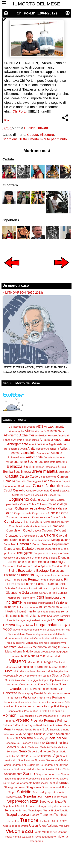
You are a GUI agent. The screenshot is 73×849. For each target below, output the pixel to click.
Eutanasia (26, 575)
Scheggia (10, 742)
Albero (39, 430)
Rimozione (18, 729)
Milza (37, 651)
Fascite (55, 575)
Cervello (19, 490)
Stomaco (62, 783)
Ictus (40, 597)
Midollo (28, 651)
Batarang (61, 461)
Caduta (32, 135)
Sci (18, 742)
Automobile (34, 457)
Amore (52, 435)
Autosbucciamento (55, 457)
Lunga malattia (47, 624)
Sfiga (55, 756)
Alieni (60, 430)
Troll (51, 814)
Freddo (19, 583)
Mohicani (59, 662)
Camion (62, 476)
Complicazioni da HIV (56, 521)
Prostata (37, 720)
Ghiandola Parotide (27, 588)
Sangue (28, 734)
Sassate (39, 734)
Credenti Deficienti (54, 530)
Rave (67, 725)
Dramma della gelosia (44, 557)
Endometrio (9, 566)
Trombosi (60, 814)
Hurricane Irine (26, 597)
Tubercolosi (12, 821)
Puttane (7, 725)
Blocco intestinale (46, 466)
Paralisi (38, 693)
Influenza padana (27, 607)
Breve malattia (44, 471)
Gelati (62, 583)
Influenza (10, 607)
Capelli (66, 481)
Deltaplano (10, 544)
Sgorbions (10, 139)
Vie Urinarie (60, 831)
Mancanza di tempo (37, 642)
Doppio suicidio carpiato (48, 553)
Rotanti (37, 729)
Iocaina (41, 611)
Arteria (61, 444)
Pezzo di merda (32, 706)
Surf (19, 805)
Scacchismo (24, 738)
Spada (65, 774)
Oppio (45, 680)
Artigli (23, 448)
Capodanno (10, 486)
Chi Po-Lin (20, 111)
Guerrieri (51, 592)
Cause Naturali (46, 485)
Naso (33, 671)
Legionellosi (33, 620)
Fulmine (29, 583)
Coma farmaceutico (18, 517)
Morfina (53, 666)
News (20, 675)
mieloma (62, 836)
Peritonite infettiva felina (17, 702)
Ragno (32, 725)
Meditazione (25, 647)
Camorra (9, 481)
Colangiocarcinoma (43, 499)
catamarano (49, 836)
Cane (45, 481)
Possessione (50, 715)
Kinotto (42, 615)
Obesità (57, 675)
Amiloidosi (41, 435)
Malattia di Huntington (55, 638)
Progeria (9, 720)
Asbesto (41, 448)
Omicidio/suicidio (15, 680)
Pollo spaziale (56, 710)
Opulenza (56, 680)
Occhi (66, 675)
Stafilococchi (40, 782)
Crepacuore (13, 535)
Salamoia (8, 734)
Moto (9, 671)
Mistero (17, 661)
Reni (7, 729)
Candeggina (34, 481)
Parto (42, 697)
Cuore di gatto (19, 539)
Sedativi (45, 747)
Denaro (36, 544)
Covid (27, 530)
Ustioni (34, 825)
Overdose (17, 689)
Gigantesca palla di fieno (53, 588)
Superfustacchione (37, 796)
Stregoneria (33, 787)
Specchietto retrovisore (54, 778)
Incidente (13, 602)
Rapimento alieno (52, 725)
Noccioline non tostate (38, 675)
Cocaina (29, 494)
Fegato (33, 579)
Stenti (52, 782)
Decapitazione (60, 539)
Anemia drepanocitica (26, 439)
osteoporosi (36, 840)
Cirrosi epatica (59, 490)
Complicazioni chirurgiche (23, 521)
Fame (46, 575)
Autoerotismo (16, 457)
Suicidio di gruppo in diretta (48, 792)
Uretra (24, 825)
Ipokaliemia (53, 611)
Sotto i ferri (54, 774)
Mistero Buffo (35, 662)
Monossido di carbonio (33, 666)
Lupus (66, 625)
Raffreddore (20, 725)
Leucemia (58, 620)
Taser (32, 805)
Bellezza (14, 466)
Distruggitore (24, 553)
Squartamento (24, 782)
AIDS (39, 426)
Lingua (20, 625)
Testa (46, 810)
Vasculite (64, 825)
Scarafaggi (40, 738)
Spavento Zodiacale (28, 778)
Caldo (34, 476)
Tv (41, 821)
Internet (64, 607)
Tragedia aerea (17, 814)
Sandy (18, 734)
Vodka (8, 836)
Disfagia (39, 548)
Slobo (66, 769)
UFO (55, 821)
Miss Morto (28, 656)
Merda (65, 647)
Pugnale (50, 720)
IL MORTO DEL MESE (36, 3)
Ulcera (63, 821)
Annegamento (17, 444)
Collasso (42, 504)
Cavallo (65, 486)
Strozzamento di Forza (55, 787)
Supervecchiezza (22, 801)
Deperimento (60, 544)
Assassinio (27, 453)
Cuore (49, 535)
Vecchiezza (19, 831)
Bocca (62, 466)
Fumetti (41, 584)
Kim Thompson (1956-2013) (22, 292)
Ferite (42, 579)
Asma (15, 452)
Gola (25, 592)
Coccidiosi (41, 494)
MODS (7, 629)
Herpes (12, 597)
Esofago (42, 570)
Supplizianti (9, 805)
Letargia (45, 620)
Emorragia (57, 562)
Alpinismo (11, 435)
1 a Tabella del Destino (21, 426)
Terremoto (11, 810)
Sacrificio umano (59, 729)
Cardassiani (25, 486)
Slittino (59, 769)
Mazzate (10, 647)
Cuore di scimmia (40, 539)
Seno (23, 751)
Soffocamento (13, 774)
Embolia (43, 561)
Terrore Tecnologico (30, 810)
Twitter (47, 821)
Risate (28, 729)
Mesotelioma (13, 651)
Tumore (29, 820)
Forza (10, 583)
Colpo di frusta (22, 513)
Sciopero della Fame (33, 742)
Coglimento (18, 499)
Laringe (20, 620)
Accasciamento (54, 426)
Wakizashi (28, 836)
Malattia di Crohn (31, 638)
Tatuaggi (41, 805)
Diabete (28, 548)
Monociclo (12, 666)
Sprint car (9, 782)
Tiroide (55, 810)
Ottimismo (52, 684)
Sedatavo (33, 747)
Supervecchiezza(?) (52, 801)
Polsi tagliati (26, 715)
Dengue (46, 544)
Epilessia (46, 566)
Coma (63, 513)
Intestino (10, 611)
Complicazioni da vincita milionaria (29, 526)
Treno (44, 814)
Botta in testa (22, 471)
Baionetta (49, 461)
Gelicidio (10, 588)
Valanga (52, 825)
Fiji (66, 579)
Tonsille (64, 810)
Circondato (42, 490)
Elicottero (47, 135)
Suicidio (24, 791)
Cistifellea (18, 494)
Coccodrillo (54, 494)
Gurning (62, 592)
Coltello (53, 513)
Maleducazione (16, 642)
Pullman (62, 720)
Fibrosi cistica (55, 579)
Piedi (56, 706)
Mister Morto (53, 656)
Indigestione (30, 602)
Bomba (8, 471)
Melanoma (40, 647)
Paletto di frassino (45, 688)
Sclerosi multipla (57, 742)
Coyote (37, 530)
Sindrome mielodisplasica (29, 769)
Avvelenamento (16, 461)
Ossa (41, 684)
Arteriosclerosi (11, 448)
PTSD (28, 688)
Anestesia (46, 439)
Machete (18, 629)
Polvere (37, 715)
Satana (50, 734)
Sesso (32, 756)
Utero (43, 825)
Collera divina (57, 508)
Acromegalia (16, 430)
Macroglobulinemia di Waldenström (44, 629)
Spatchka (10, 778)
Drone (62, 557)
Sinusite (49, 769)
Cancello (21, 481)
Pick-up (48, 706)
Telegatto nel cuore (58, 805)
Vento (38, 831)
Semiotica (12, 751)
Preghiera (64, 715)
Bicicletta (29, 466)
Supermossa (59, 796)
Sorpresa (41, 774)
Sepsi (55, 751)
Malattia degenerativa (39, 634)
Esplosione (57, 570)
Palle (60, 688)
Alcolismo (50, 430)
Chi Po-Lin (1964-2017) (37, 13)
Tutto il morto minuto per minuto (43, 139)
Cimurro (31, 490)
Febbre (16, 579)
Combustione (41, 517)
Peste (18, 706)
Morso (63, 666)
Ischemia (23, 615)
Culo (40, 535)
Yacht (37, 836)
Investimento (26, 611)
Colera (24, 504)
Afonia (29, 431)
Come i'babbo (59, 517)
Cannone (55, 481)
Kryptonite (53, 615)
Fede (24, 579)
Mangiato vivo (58, 642)
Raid (39, 725)
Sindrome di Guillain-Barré (27, 764)
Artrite (31, 448)
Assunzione (43, 452)
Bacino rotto (35, 461)
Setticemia (44, 756)
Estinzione (11, 575)
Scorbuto (22, 747)
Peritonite (58, 697)
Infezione (61, 602)
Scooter (11, 747)
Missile (41, 656)
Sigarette (40, 760)
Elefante (18, 561)
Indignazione (45, 602)
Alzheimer (26, 435)
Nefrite (50, 671)
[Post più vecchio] (61, 271)
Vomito (17, 836)
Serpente (22, 756)
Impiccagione (55, 597)
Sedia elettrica (58, 747)
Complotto (57, 526)
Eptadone (57, 566)
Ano (31, 444)
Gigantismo (13, 592)
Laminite (65, 615)
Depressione (12, 548)
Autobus (56, 452)
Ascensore (52, 448)
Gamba (53, 583)
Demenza (24, 544)
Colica (32, 504)
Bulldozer (64, 471)
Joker (33, 615)
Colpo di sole (40, 513)
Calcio (24, 476)
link (6, 120)
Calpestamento (48, 476)
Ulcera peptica (11, 825)
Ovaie (62, 684)
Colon (8, 513)
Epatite (35, 566)
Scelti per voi (57, 738)
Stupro (12, 792)
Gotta (42, 592)
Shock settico (26, 760)
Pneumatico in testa (36, 710)
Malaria (20, 634)
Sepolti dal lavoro (39, 751)
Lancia (11, 620)
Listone (29, 625)
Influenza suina (49, 607)
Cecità (8, 490)
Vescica (47, 831)
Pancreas (10, 693)
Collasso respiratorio (30, 508)
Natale (41, 671)
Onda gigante (33, 680)
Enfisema (23, 566)
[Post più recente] (11, 271)
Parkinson (30, 697)
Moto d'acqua (21, 671)
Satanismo (63, 734)
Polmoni (10, 715)
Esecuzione (26, 570)
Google (34, 592)
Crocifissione (29, 535)
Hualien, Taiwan (36, 128)
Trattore (34, 814)
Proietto (22, 720)
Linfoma (9, 625)
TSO (25, 805)
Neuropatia (9, 675)
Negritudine (61, 671)
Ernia (67, 566)
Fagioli (39, 575)
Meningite (54, 647)
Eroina (12, 570)
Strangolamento (14, 787)
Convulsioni (14, 530)
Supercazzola (14, 796)
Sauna (10, 738)
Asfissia (65, 448)
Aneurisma (62, 440)
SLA (45, 729)
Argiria (52, 444)
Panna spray (25, 693)
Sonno (29, 773)
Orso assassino (28, 684)
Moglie (48, 662)
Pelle (48, 697)
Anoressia (41, 444)
